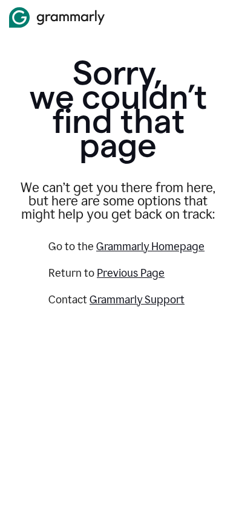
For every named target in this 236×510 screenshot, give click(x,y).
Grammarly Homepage (150, 246)
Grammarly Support (137, 299)
